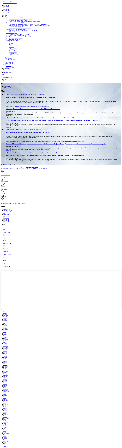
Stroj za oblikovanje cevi (20, 168)
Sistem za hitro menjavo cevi (15, 31)
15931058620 (6, 266)
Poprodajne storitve (7, 72)
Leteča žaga (11, 49)
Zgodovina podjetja (10, 59)
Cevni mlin (45, 168)
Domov (5, 15)
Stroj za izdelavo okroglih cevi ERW (14, 17)
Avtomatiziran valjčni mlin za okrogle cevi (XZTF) (20, 19)
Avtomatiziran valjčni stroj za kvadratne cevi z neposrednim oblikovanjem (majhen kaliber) (29, 25)
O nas (4, 57)
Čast (7, 61)
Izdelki (4, 16)
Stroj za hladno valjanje (11, 33)
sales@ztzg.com (4, 189)
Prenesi (5, 71)
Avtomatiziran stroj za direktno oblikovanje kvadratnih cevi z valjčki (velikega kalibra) (28, 24)
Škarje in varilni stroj (13, 45)
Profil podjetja (9, 58)
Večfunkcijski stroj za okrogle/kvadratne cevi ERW (17, 29)
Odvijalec (11, 43)
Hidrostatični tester (13, 53)
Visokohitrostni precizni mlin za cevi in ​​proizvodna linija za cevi (20, 36)
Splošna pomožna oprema (12, 40)
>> (8, 164)
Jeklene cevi (29, 168)
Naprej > (6, 164)
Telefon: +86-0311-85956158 (10, 3)
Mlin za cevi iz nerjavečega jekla (13, 39)
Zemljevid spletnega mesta (32, 167)
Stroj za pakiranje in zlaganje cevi (16, 50)
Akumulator (11, 47)
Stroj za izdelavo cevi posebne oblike (17, 35)
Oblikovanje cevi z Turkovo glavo (16, 26)
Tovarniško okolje (10, 62)
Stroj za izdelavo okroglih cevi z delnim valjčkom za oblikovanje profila (25, 21)
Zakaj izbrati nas (10, 63)
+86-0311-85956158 (5, 175)
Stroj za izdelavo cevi (37, 168)
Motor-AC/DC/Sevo (13, 54)
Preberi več (8, 103)
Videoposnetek (6, 69)
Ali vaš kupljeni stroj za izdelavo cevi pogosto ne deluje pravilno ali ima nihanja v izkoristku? (33, 109)
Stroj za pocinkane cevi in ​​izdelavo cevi (15, 38)
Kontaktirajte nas (7, 68)
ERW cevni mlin (4, 168)
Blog (4, 64)
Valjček (10, 55)
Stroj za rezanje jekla (13, 42)
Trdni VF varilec (12, 48)
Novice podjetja (9, 66)
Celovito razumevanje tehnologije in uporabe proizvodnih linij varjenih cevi (28, 132)
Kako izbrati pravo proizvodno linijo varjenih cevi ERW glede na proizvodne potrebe (31, 97)
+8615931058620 (5, 181)
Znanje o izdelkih (10, 67)
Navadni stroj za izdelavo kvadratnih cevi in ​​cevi (20, 28)
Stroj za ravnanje (13, 52)
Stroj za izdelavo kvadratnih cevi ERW (15, 22)
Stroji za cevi (11, 168)
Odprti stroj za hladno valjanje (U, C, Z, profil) (19, 34)
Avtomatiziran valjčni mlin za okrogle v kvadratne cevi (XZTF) (23, 30)
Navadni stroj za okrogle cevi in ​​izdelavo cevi (19, 20)
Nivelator (11, 44)
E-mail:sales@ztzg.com (8, 1)
